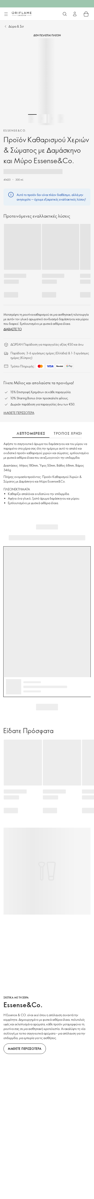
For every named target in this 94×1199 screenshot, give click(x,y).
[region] (47, 81)
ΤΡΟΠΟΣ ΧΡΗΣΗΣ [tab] (69, 433)
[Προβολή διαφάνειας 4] (61, 118)
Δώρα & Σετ (16, 26)
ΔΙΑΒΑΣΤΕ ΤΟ (12, 329)
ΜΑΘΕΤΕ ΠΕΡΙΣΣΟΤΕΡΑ (18, 413)
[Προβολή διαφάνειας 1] (32, 118)
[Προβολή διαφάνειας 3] (52, 118)
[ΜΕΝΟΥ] (6, 14)
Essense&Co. (14, 130)
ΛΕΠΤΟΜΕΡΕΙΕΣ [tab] (31, 433)
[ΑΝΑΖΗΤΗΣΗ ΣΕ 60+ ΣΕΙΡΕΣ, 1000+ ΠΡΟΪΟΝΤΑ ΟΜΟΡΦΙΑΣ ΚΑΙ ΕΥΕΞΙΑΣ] (64, 14)
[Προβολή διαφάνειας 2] (42, 118)
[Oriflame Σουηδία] (22, 13)
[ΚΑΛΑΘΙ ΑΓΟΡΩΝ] (86, 14)
